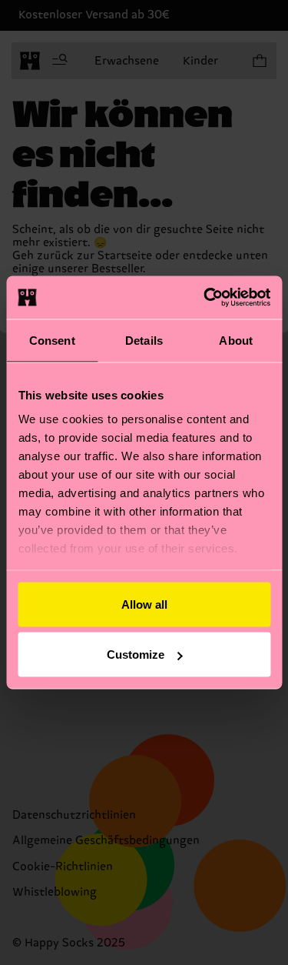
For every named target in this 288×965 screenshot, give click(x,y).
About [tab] (236, 339)
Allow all (144, 603)
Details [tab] (144, 339)
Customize (135, 654)
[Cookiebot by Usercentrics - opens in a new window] (205, 298)
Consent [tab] (52, 339)
